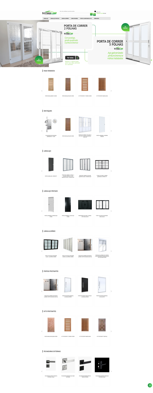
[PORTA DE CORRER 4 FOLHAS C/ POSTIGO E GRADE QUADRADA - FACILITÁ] (85, 131)
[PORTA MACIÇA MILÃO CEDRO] (68, 91)
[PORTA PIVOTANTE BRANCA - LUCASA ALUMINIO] (68, 291)
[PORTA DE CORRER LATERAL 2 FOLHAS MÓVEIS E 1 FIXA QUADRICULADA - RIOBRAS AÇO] (68, 171)
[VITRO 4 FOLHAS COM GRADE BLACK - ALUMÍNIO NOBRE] (51, 251)
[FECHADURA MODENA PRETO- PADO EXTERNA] (85, 371)
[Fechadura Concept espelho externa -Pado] (102, 371)
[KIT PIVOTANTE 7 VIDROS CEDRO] (85, 91)
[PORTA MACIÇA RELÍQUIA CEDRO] (51, 331)
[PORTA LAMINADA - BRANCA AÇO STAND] (51, 211)
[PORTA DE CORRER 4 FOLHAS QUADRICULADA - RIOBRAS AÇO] (85, 171)
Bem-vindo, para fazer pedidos (67, 11)
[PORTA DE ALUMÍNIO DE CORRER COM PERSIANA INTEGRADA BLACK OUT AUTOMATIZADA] (102, 251)
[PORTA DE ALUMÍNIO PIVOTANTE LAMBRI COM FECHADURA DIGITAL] (85, 251)
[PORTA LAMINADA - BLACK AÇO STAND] (68, 211)
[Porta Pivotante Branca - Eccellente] (102, 291)
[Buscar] (91, 14)
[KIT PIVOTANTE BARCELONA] (102, 91)
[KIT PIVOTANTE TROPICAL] (102, 331)
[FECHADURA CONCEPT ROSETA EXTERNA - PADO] (51, 371)
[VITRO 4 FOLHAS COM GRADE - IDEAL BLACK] (102, 211)
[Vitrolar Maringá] (50, 13)
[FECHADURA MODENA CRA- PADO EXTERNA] (68, 371)
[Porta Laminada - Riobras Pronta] (102, 131)
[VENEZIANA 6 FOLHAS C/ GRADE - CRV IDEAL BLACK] (85, 211)
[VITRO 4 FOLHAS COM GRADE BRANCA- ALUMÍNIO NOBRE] (68, 251)
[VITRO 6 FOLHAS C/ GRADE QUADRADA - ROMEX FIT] (102, 171)
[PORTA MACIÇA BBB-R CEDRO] (51, 91)
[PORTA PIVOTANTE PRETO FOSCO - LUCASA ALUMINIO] (85, 291)
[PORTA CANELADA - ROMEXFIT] (51, 171)
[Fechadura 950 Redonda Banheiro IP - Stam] (51, 131)
